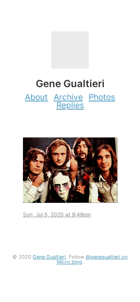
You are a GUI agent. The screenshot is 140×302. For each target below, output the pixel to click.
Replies (70, 105)
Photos (102, 97)
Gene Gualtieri (49, 257)
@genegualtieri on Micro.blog (92, 259)
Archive (68, 97)
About (36, 97)
